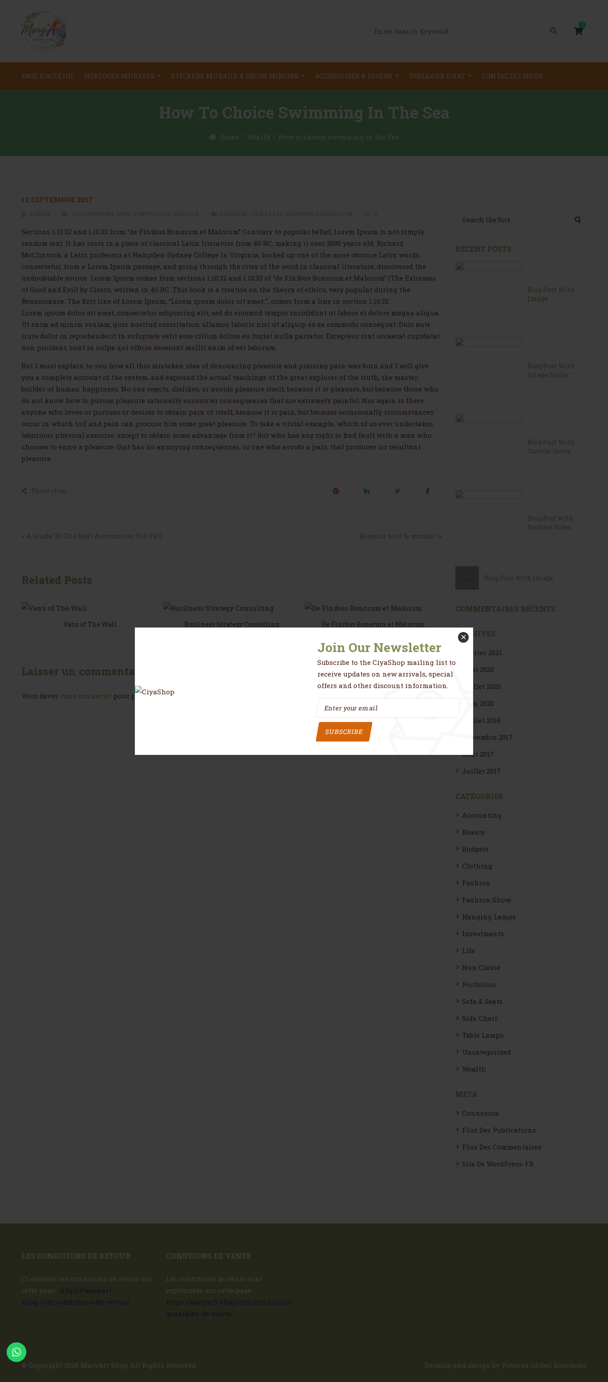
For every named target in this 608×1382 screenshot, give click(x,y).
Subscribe (343, 731)
